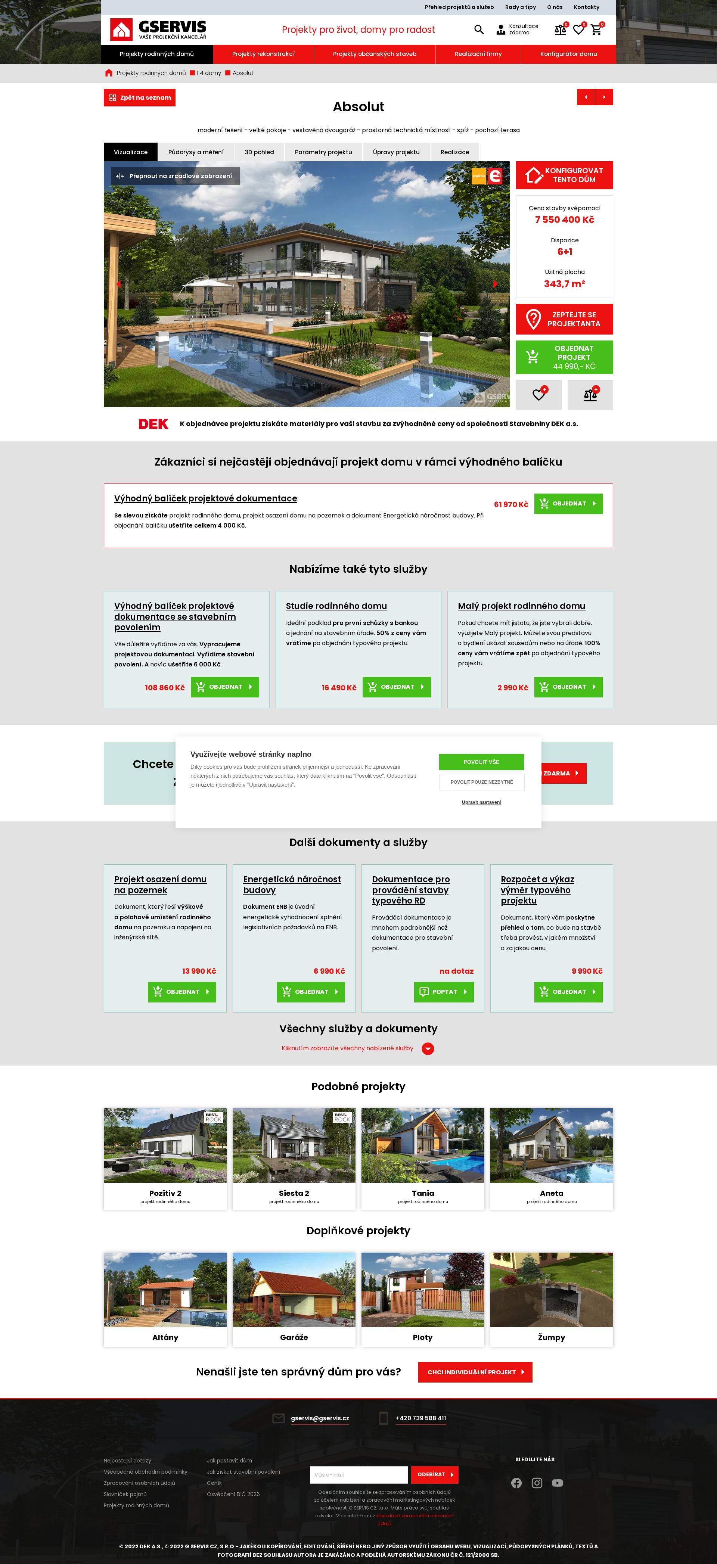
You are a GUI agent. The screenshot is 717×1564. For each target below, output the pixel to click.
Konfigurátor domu (568, 54)
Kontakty (586, 7)
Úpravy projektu (396, 152)
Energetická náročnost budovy (292, 885)
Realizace (455, 152)
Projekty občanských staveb (374, 54)
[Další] (495, 284)
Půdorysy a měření (196, 152)
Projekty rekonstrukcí (263, 54)
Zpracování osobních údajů (139, 1483)
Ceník (214, 1483)
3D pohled (259, 152)
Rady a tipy (520, 7)
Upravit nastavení (481, 802)
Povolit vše (481, 762)
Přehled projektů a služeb (459, 7)
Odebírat (432, 1474)
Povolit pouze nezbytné (482, 782)
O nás (555, 7)
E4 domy (208, 73)
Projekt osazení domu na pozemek (160, 885)
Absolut (242, 73)
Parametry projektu (323, 152)
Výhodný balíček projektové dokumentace (205, 498)
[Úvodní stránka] (168, 29)
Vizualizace (131, 152)
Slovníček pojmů (125, 1494)
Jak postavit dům (229, 1460)
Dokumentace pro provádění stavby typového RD (411, 890)
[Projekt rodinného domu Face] (586, 97)
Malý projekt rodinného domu (522, 606)
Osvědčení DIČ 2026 (233, 1494)
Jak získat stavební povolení (243, 1472)
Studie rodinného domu (336, 606)
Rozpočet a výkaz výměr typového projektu (537, 890)
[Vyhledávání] (479, 30)
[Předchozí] (119, 284)
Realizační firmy (478, 54)
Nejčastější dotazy (127, 1460)
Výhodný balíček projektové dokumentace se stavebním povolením (175, 616)
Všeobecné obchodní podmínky (145, 1472)
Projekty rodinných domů (157, 54)
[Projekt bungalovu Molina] (604, 97)
